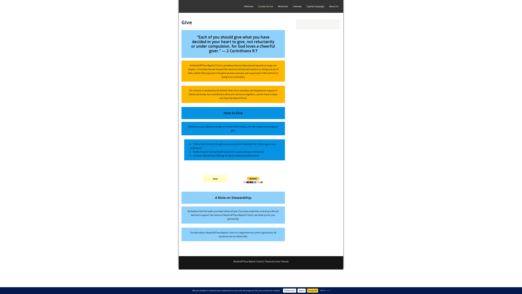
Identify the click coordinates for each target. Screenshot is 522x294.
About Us (333, 6)
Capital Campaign (315, 6)
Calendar (297, 6)
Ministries (283, 6)
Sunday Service (265, 6)
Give (215, 178)
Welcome (248, 6)
